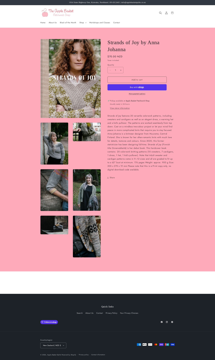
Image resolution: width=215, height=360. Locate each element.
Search (80, 313)
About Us (89, 313)
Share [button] (112, 177)
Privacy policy (84, 354)
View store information (120, 108)
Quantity (111, 65)
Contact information (98, 354)
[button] (83, 22)
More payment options (137, 94)
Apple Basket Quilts (54, 355)
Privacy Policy (111, 313)
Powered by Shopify (69, 355)
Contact (99, 313)
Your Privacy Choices (129, 313)
